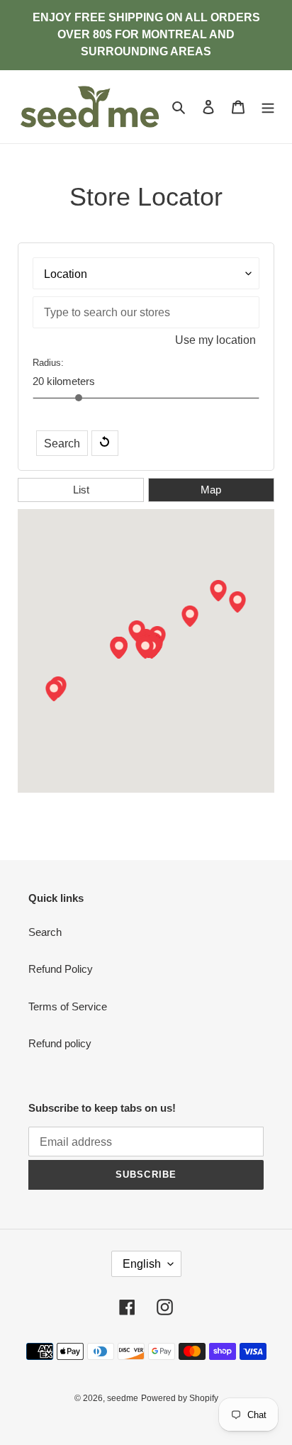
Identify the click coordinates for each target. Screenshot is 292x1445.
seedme (122, 1398)
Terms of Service (67, 1006)
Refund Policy (60, 969)
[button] (145, 648)
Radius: (48, 362)
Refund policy (59, 1043)
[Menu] (268, 106)
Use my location (215, 340)
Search (62, 443)
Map (211, 490)
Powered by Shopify (179, 1398)
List (81, 490)
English (142, 1264)
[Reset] (104, 443)
